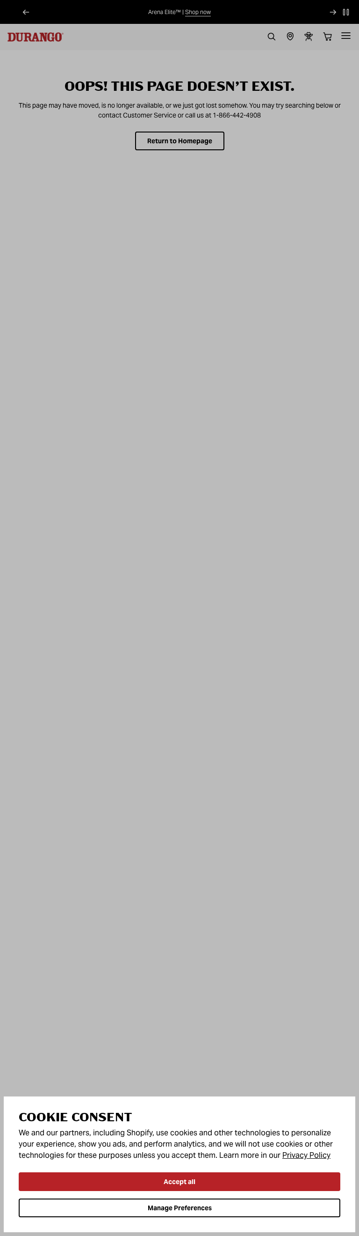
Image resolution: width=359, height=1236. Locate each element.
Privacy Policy (306, 1155)
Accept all (179, 1181)
